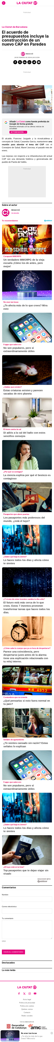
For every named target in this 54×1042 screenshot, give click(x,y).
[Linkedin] (25, 62)
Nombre (5, 895)
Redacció (29, 54)
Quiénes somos (27, 1009)
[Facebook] (15, 62)
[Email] (39, 62)
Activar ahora (17, 132)
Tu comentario (7, 918)
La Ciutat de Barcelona (14, 27)
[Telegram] (34, 62)
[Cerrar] (51, 1033)
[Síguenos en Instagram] (29, 993)
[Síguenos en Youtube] (35, 993)
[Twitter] (20, 62)
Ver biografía (15, 213)
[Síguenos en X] (24, 993)
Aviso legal (27, 999)
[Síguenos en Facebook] (19, 993)
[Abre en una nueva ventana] (16, 1026)
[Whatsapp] (29, 62)
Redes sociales (27, 1016)
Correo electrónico (9, 907)
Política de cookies (27, 1006)
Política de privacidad (27, 1003)
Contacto (27, 1012)
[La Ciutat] (27, 3)
